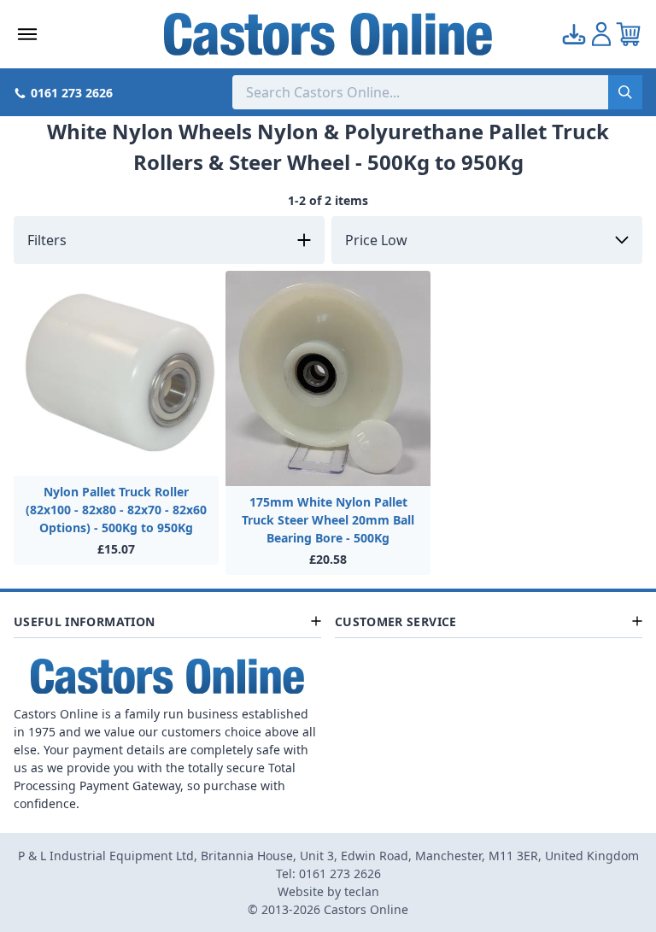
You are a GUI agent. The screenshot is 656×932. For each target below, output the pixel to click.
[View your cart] (628, 34)
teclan (361, 891)
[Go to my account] (574, 34)
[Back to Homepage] (328, 34)
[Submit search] (625, 92)
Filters (47, 240)
